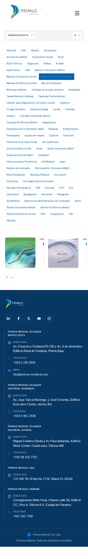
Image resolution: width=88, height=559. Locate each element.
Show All (11, 50)
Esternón (68, 135)
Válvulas (11, 220)
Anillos (47, 63)
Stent (78, 201)
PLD (71, 187)
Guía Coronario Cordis (19, 148)
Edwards (53, 129)
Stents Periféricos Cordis (21, 214)
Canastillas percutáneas (20, 96)
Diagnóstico (49, 122)
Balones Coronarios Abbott (50, 70)
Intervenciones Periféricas (22, 161)
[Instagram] (49, 319)
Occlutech (60, 174)
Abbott (35, 50)
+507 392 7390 (23, 516)
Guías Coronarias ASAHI (60, 148)
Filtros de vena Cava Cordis (22, 142)
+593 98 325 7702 (25, 457)
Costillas (70, 109)
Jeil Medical (48, 161)
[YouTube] (39, 319)
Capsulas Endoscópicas (51, 96)
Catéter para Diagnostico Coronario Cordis (31, 102)
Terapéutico (57, 214)
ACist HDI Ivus (14, 63)
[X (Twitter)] (29, 319)
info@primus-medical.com (30, 374)
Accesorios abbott (17, 57)
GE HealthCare (50, 142)
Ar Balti (60, 63)
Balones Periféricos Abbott (56, 76)
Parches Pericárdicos (19, 187)
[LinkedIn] (8, 319)
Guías (39, 148)
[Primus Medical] (15, 304)
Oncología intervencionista (38, 181)
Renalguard (30, 194)
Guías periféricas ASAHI (20, 155)
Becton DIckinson (51, 83)
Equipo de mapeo (34, 135)
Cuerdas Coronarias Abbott (35, 116)
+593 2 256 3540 (24, 362)
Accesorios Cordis (42, 57)
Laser (62, 161)
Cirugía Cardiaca (16, 109)
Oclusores (12, 181)
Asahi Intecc (13, 70)
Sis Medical (13, 201)
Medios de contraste (18, 168)
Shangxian (63, 194)
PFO (61, 187)
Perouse (49, 187)
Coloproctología (39, 109)
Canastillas (74, 89)
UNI (71, 214)
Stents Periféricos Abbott (55, 207)
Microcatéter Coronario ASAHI (52, 168)
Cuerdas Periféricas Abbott (22, 122)
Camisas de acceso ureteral (47, 89)
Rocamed (46, 194)
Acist (61, 57)
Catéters (65, 102)
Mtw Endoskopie (16, 174)
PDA (38, 187)
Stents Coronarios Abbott (21, 207)
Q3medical (13, 194)
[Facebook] (18, 319)
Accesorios (50, 50)
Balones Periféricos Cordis (22, 83)
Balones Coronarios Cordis (21, 76)
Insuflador (43, 155)
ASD (27, 70)
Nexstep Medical (39, 174)
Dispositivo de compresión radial (25, 129)
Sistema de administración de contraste (47, 201)
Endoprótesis (70, 129)
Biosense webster (17, 89)
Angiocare (33, 63)
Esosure (54, 135)
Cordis (56, 109)
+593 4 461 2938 (24, 416)
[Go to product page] (20, 252)
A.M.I (23, 50)
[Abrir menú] (77, 13)
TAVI (42, 214)
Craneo (11, 116)
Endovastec (13, 135)
